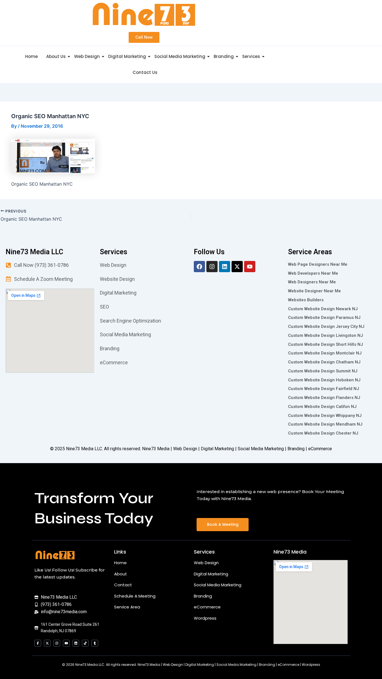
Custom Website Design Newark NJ (323, 308)
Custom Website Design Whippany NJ (325, 415)
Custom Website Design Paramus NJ (324, 317)
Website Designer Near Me (314, 290)
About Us (56, 56)
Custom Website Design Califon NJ (322, 406)
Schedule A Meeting (134, 596)
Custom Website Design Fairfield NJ (323, 388)
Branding (224, 56)
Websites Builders (306, 299)
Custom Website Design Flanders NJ (324, 397)
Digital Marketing (127, 56)
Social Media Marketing (179, 56)
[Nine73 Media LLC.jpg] (144, 14)
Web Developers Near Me (313, 273)
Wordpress (205, 618)
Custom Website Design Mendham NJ (325, 424)
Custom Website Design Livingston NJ (325, 335)
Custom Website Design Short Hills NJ (325, 344)
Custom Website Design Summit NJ (322, 371)
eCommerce (207, 607)
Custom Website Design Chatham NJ (324, 362)
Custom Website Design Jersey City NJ (326, 326)
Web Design (87, 56)
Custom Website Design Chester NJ (323, 433)
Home (31, 56)
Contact (123, 585)
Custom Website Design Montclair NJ (325, 353)
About (120, 574)
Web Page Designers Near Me (317, 264)
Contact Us (145, 72)
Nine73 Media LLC (84, 448)
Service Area (127, 607)
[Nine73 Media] (55, 554)
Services (251, 56)
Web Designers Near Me (312, 281)
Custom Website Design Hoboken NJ (324, 379)
